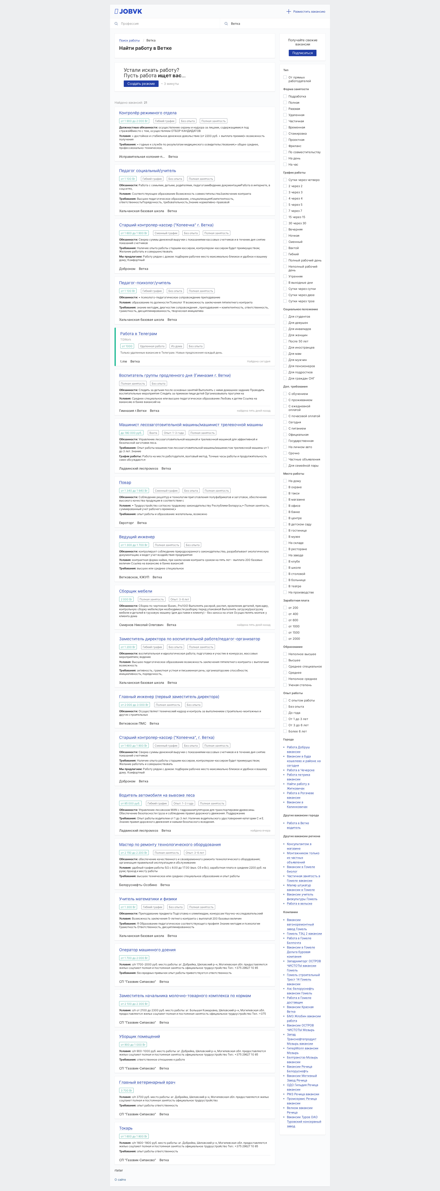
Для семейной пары (304, 465)
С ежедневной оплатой (299, 408)
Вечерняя (295, 229)
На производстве (301, 592)
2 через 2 (295, 186)
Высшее (294, 660)
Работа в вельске (299, 903)
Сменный (295, 242)
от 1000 (294, 626)
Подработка (297, 96)
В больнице (297, 580)
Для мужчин (298, 360)
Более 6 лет (298, 731)
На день (294, 158)
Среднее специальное (305, 666)
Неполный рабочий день (303, 268)
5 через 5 (295, 204)
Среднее (295, 672)
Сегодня (295, 422)
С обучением (298, 394)
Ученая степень (300, 685)
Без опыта (296, 706)
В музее (294, 536)
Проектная (296, 139)
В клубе (294, 561)
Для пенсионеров (302, 366)
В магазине (297, 499)
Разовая (294, 109)
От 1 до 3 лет (298, 719)
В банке (294, 512)
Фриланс (295, 146)
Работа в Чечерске (301, 770)
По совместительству (305, 152)
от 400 (293, 614)
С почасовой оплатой (304, 416)
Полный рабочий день (305, 260)
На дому (295, 481)
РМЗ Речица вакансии (303, 1094)
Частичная (296, 121)
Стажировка (298, 133)
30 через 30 (297, 223)
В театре (295, 586)
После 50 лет (298, 341)
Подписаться (302, 53)
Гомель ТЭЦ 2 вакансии (304, 933)
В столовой (297, 574)
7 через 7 (295, 211)
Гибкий (294, 254)
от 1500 (294, 632)
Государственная (301, 441)
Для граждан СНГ (302, 378)
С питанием (297, 428)
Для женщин (298, 335)
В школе (295, 567)
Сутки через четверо (304, 180)
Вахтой (294, 248)
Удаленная (296, 115)
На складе (296, 543)
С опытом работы (302, 700)
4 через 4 (295, 198)
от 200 (293, 607)
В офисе (294, 505)
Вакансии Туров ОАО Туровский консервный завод (304, 1121)
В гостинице (298, 530)
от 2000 (294, 638)
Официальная (298, 434)
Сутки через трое (302, 301)
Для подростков (301, 372)
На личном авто (300, 447)
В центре (295, 518)
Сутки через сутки (302, 289)
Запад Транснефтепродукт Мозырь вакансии (301, 1039)
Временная (297, 127)
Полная (294, 102)
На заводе (296, 555)
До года (294, 713)
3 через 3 (295, 192)
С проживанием (300, 400)
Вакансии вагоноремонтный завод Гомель (300, 924)
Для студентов (299, 316)
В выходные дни (301, 282)
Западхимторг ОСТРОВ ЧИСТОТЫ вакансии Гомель (304, 965)
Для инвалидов (300, 329)
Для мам (295, 353)
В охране (295, 487)
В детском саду (300, 524)
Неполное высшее (302, 654)
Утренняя (295, 276)
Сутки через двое (302, 295)
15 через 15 (297, 217)
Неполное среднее (303, 679)
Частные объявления (304, 459)
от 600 (293, 620)
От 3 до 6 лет (299, 725)
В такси (294, 493)
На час (293, 164)
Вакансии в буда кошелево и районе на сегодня (304, 760)
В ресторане (298, 549)
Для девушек (298, 322)
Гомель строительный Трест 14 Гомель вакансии (303, 979)
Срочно (294, 453)
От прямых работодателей (300, 79)
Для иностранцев (301, 347)
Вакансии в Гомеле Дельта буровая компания (301, 951)
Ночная (294, 235)
